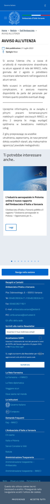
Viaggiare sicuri (12, 388)
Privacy (12, 346)
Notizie (13, 30)
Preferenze (18, 499)
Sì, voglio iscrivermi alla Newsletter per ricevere (25, 353)
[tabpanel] (25, 212)
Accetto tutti (38, 499)
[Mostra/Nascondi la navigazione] (5, 18)
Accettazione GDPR (15, 338)
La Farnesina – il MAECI (17, 377)
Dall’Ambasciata (27, 30)
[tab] (11, 261)
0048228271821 (18, 303)
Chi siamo (10, 435)
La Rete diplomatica (15, 382)
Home (4, 30)
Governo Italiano (9, 5)
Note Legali (20, 346)
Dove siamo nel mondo (16, 394)
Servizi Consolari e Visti (16, 446)
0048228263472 (35, 298)
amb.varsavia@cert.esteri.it (22, 315)
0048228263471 (17, 298)
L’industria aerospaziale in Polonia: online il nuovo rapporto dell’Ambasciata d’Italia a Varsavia (25, 200)
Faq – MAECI (12, 422)
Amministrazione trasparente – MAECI (23, 471)
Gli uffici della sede (14, 320)
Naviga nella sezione (25, 272)
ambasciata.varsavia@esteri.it (26, 309)
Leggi (13, 227)
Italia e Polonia (12, 440)
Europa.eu (14, 411)
